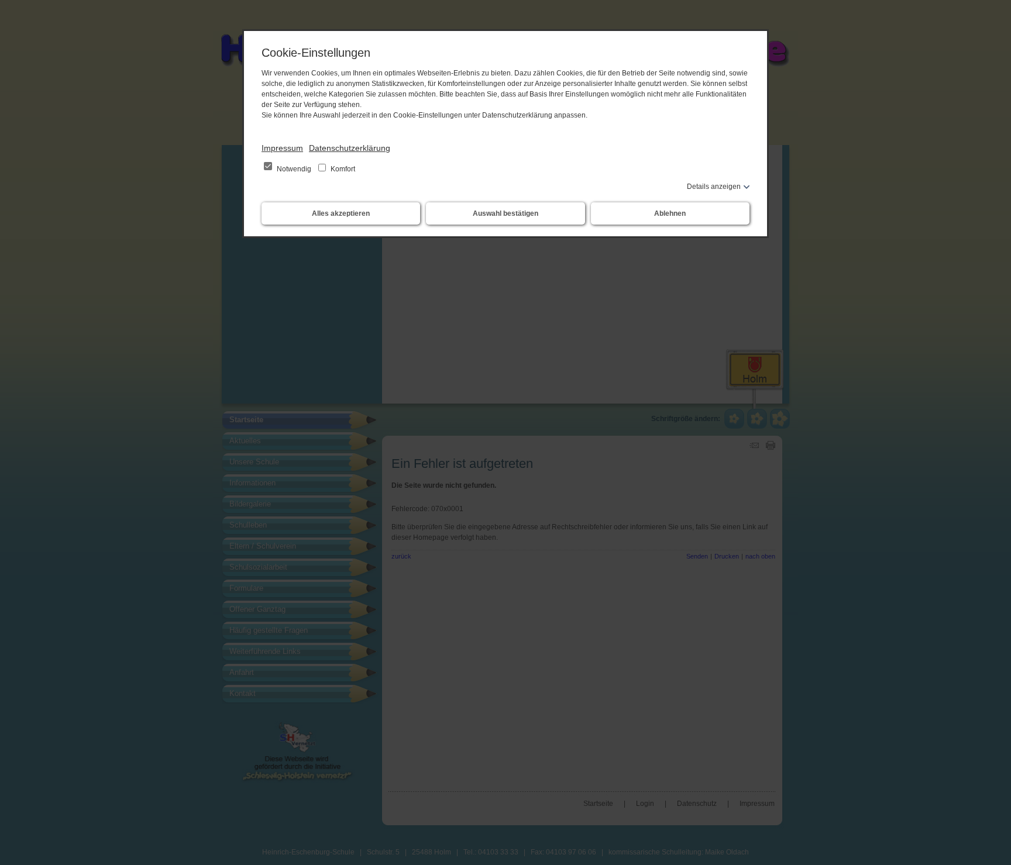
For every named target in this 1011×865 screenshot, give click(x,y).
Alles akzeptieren (341, 213)
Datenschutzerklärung (349, 148)
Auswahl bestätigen (505, 213)
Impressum (282, 148)
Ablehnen (670, 213)
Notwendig (294, 169)
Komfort (342, 169)
